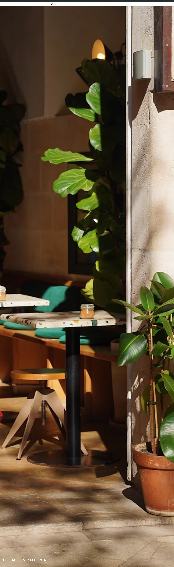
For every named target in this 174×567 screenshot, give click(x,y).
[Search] (119, 4)
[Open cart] (123, 4)
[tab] (172, 565)
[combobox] (117, 4)
